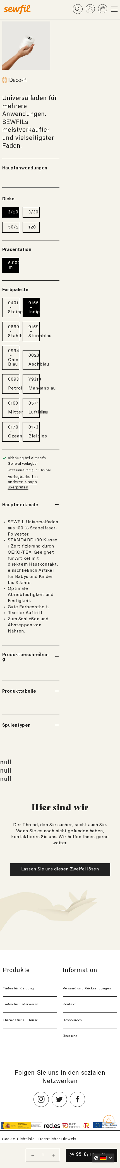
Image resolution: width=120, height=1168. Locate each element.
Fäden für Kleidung (18, 988)
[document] (26, 45)
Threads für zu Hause (20, 1020)
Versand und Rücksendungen (87, 988)
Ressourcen (72, 1020)
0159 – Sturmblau (34, 331)
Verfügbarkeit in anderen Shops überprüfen (23, 482)
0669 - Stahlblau (14, 331)
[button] (115, 8)
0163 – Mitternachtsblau (14, 408)
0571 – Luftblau (34, 408)
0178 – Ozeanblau (14, 432)
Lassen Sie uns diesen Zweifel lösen (60, 869)
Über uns (70, 1036)
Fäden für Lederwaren (21, 1004)
